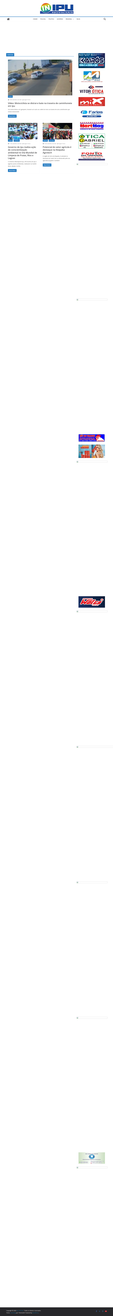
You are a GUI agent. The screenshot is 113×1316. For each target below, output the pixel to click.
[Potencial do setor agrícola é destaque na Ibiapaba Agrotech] (57, 131)
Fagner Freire (27, 99)
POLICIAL (43, 19)
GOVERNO (60, 19)
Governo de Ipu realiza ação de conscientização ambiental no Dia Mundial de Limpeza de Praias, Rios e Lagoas (22, 153)
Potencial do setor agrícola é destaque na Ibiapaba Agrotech (57, 150)
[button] (73, 19)
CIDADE (35, 19)
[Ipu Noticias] (8, 19)
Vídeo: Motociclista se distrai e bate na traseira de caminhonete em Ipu (40, 104)
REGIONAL (69, 19)
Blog (78, 19)
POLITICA (51, 19)
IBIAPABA (45, 140)
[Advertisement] (56, 34)
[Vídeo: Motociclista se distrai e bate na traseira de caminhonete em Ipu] (40, 77)
